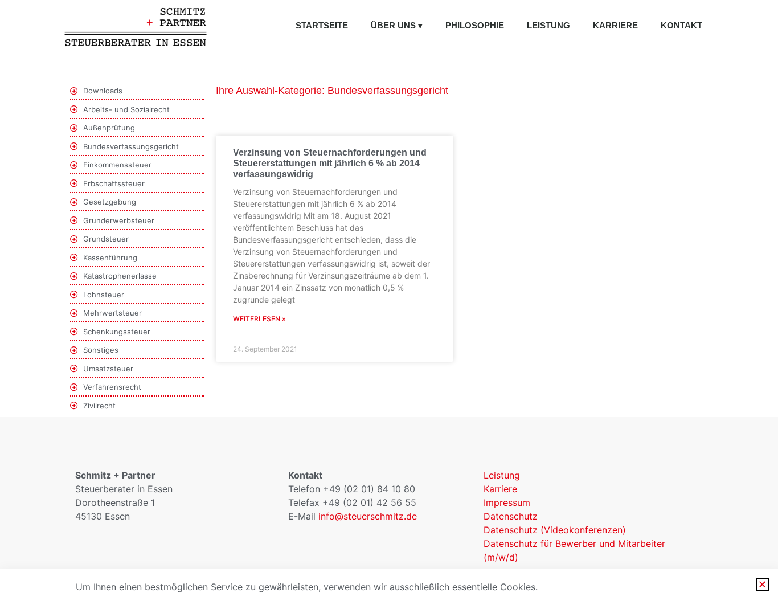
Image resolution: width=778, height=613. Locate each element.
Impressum (507, 502)
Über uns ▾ (397, 25)
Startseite (322, 25)
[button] (762, 584)
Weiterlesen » (259, 318)
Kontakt (681, 25)
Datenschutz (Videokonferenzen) (555, 530)
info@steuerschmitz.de (367, 516)
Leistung (548, 25)
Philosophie (474, 25)
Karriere (615, 25)
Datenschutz (511, 516)
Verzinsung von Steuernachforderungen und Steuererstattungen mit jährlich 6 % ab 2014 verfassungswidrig (330, 163)
